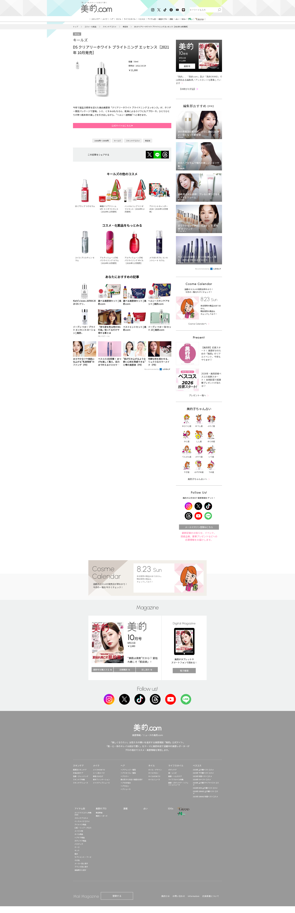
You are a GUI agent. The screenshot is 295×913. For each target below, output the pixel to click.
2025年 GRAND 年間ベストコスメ (205, 796)
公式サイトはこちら (121, 125)
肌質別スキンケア (80, 769)
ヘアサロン (125, 786)
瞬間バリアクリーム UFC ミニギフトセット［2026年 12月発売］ (109, 209)
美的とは (165, 896)
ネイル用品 (79, 834)
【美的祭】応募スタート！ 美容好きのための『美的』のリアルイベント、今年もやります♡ (211, 353)
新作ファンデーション (101, 779)
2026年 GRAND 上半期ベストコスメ (205, 792)
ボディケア (172, 769)
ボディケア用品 (80, 840)
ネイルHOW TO (154, 776)
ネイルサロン (153, 773)
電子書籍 (184, 670)
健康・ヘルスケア (175, 776)
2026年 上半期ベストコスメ (203, 769)
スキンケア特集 (79, 779)
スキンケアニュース (80, 782)
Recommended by (151, 369)
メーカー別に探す (81, 863)
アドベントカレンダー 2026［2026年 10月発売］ (158, 209)
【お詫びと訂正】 (188, 88)
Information (193, 896)
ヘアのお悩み (126, 782)
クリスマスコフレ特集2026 (83, 813)
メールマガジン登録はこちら (199, 527)
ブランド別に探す (81, 866)
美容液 (125, 26)
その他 (77, 860)
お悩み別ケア (78, 773)
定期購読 (123, 669)
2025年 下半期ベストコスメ (203, 773)
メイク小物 (79, 831)
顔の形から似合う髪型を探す (132, 779)
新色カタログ (98, 776)
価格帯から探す (80, 870)
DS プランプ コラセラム (85, 206)
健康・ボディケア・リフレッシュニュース (178, 783)
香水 (76, 854)
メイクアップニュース (101, 782)
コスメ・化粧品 (90, 26)
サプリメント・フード (83, 857)
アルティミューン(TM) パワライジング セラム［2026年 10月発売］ (109, 260)
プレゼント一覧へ (197, 395)
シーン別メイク (99, 773)
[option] (77, 65)
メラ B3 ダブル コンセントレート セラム (158, 259)
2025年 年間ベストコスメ (202, 776)
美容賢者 (99, 812)
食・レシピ (172, 773)
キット (77, 850)
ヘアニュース (126, 789)
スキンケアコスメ (109, 26)
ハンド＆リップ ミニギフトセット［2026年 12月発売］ (134, 209)
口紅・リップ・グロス (83, 827)
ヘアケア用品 (80, 837)
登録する (116, 895)
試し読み (145, 669)
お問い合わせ (179, 896)
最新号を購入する (101, 669)
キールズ (80, 40)
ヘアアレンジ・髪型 (128, 769)
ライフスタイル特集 (175, 779)
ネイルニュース (154, 779)
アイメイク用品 (80, 824)
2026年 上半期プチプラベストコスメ (206, 783)
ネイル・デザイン (155, 769)
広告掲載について (210, 896)
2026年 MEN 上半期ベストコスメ (205, 788)
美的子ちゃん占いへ (197, 479)
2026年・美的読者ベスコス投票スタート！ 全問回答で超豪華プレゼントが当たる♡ (211, 379)
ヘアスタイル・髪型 (128, 773)
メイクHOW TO (99, 769)
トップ (75, 26)
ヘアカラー (125, 776)
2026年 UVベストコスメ (202, 779)
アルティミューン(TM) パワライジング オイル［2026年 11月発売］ (134, 260)
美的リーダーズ (101, 816)
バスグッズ (79, 844)
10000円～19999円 (101, 140)
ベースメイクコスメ (82, 821)
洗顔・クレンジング (80, 776)
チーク (77, 847)
